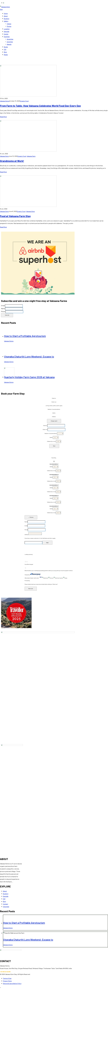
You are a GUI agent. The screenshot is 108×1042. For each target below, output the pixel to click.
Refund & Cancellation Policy (12, 983)
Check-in (45, 425)
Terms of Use (7, 978)
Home (2, 64)
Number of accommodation (51, 433)
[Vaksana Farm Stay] (6, 9)
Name (3, 308)
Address (26, 534)
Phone (3, 311)
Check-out (45, 429)
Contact (5, 904)
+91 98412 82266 (5, 972)
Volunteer (6, 906)
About (5, 891)
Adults (51, 437)
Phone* (26, 529)
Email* (26, 525)
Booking (5, 894)
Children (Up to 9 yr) (51, 441)
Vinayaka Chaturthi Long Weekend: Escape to (29, 356)
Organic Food (24, 101)
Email (3, 305)
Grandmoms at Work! (12, 160)
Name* (26, 521)
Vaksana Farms (4, 101)
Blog (5, 64)
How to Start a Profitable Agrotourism (25, 335)
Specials (5, 896)
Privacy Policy (7, 981)
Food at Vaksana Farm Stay (15, 216)
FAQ (4, 899)
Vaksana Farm (4, 156)
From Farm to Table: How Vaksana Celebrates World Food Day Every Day (40, 105)
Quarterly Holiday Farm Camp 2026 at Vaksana (29, 377)
